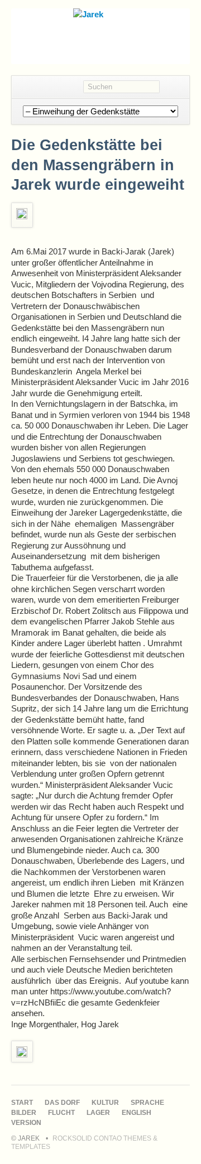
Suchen (174, 87)
